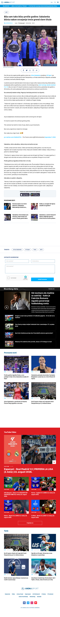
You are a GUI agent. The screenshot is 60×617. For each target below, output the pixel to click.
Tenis (35, 249)
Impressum (28, 594)
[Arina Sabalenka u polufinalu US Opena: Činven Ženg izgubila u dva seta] (16, 390)
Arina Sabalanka (36, 75)
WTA (41, 249)
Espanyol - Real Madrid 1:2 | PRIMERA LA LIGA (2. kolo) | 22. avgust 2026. (28, 470)
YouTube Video (10, 432)
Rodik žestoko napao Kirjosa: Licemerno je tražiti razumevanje (16, 579)
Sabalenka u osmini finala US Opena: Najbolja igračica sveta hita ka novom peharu (47, 216)
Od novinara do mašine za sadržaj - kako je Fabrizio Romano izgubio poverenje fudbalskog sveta (42, 298)
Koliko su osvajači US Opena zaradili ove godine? (47, 204)
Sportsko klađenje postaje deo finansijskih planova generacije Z (34, 333)
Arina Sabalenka (17, 249)
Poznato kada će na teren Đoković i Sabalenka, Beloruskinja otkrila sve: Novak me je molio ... (19, 205)
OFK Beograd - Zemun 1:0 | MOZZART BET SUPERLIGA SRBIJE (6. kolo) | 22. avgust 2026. (16, 494)
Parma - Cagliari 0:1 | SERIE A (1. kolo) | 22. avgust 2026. (43, 493)
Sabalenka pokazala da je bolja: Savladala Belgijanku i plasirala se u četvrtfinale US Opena (43, 376)
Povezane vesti (9, 200)
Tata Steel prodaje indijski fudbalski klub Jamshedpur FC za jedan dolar (34, 325)
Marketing (32, 596)
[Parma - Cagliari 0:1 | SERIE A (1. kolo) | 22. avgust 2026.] (43, 484)
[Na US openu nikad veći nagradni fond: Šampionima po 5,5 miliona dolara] (43, 390)
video (13, 594)
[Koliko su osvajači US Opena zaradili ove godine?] (34, 206)
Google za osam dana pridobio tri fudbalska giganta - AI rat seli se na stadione (35, 316)
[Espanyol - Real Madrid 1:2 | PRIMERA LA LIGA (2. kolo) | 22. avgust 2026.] (30, 449)
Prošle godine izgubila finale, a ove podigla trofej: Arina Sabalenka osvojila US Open (16, 376)
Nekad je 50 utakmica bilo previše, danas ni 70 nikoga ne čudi (33, 342)
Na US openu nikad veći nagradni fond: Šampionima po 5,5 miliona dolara (42, 402)
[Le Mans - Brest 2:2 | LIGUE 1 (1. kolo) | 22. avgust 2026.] (43, 507)
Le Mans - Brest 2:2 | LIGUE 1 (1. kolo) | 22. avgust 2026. (43, 516)
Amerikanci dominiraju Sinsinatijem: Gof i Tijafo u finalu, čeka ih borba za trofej (43, 579)
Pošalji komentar (42, 279)
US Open (49, 75)
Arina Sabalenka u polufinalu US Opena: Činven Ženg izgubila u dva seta (15, 402)
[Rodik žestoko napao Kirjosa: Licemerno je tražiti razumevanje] (16, 567)
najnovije (7, 594)
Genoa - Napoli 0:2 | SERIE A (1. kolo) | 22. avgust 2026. (15, 516)
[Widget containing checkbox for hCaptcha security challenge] (17, 278)
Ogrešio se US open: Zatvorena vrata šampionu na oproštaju (41, 554)
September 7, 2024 (50, 137)
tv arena (23, 607)
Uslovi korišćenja (23, 596)
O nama (44, 594)
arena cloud (20, 594)
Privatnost (50, 594)
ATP (6, 12)
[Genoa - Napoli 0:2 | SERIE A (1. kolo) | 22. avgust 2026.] (16, 507)
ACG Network (36, 594)
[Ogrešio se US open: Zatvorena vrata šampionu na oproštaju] (43, 542)
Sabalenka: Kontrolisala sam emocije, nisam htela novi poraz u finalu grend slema (20, 216)
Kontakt (39, 596)
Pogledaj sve (51, 289)
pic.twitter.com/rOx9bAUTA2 (12, 137)
